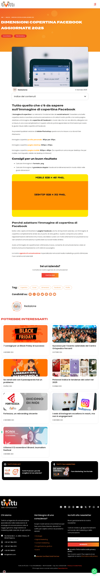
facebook (57, 287)
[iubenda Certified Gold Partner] (46, 556)
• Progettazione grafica (43, 546)
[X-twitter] (86, 507)
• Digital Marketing (41, 539)
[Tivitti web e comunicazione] (8, 4)
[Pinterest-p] (90, 507)
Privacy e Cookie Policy (75, 565)
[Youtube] (77, 507)
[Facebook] (61, 507)
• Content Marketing (41, 543)
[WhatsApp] (94, 507)
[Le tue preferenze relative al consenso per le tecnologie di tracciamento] (2, 432)
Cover (34, 287)
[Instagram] (69, 507)
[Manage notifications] (4, 571)
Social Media (7, 36)
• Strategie (38, 536)
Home (2, 17)
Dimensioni (45, 287)
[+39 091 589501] (2, 550)
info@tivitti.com (10, 554)
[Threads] (73, 507)
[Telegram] (98, 507)
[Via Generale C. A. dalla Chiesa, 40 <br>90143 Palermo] (2, 536)
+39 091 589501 (9, 550)
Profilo (68, 287)
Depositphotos (62, 568)
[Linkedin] (65, 507)
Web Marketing (20, 36)
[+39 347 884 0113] (2, 542)
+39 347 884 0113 (10, 542)
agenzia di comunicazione (29, 253)
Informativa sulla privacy (89, 556)
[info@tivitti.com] (2, 554)
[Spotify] (81, 507)
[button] (85, 96)
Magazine (8, 17)
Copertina (23, 287)
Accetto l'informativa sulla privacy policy (82, 550)
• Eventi (37, 550)
